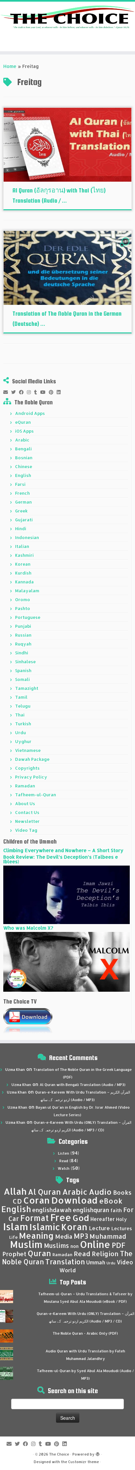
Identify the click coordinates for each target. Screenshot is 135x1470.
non (74, 1246)
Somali (22, 679)
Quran (39, 1253)
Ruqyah (23, 643)
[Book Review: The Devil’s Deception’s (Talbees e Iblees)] (66, 894)
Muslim (26, 1244)
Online (95, 1244)
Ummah (95, 1262)
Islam (15, 1226)
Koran (74, 1227)
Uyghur (23, 741)
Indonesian (27, 537)
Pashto (22, 608)
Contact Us (27, 812)
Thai (20, 714)
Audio (100, 1192)
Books (122, 1192)
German (23, 502)
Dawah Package (32, 759)
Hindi (20, 528)
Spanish (23, 670)
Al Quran (44, 1192)
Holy (121, 1219)
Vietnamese (28, 750)
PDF (118, 1245)
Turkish (23, 723)
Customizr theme (83, 1461)
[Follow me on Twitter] (15, 392)
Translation (65, 1261)
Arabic (22, 439)
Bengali (23, 448)
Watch (63, 1168)
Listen (63, 1153)
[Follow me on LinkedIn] (60, 392)
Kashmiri (24, 555)
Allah (15, 1191)
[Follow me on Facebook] (23, 392)
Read (63, 1161)
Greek (21, 510)
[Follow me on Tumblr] (37, 392)
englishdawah (51, 1209)
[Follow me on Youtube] (44, 392)
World (67, 1270)
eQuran (23, 422)
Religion (105, 1254)
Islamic (44, 1227)
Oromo (22, 599)
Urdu (20, 732)
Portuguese (27, 617)
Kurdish (23, 573)
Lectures (121, 1228)
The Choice (59, 1454)
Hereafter (102, 1219)
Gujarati (24, 519)
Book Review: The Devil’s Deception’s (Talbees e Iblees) (60, 859)
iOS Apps (24, 431)
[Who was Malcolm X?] (66, 961)
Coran (36, 1200)
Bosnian (23, 457)
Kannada (24, 581)
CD (17, 1201)
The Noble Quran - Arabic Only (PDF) (85, 1333)
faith (116, 1210)
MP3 (81, 1236)
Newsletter (27, 821)
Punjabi (23, 626)
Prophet (14, 1254)
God (80, 1217)
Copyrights (27, 768)
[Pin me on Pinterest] (53, 392)
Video (125, 1262)
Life (13, 1237)
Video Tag (26, 830)
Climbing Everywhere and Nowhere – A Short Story (63, 850)
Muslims (56, 1246)
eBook (111, 1200)
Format (34, 1218)
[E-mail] (7, 392)
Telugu (22, 706)
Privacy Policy (31, 777)
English (23, 475)
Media (63, 1236)
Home (9, 66)
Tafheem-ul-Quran (35, 794)
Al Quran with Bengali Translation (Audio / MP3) (82, 1084)
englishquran (91, 1209)
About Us (25, 803)
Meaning (36, 1235)
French (22, 493)
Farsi (20, 484)
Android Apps (30, 413)
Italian (22, 546)
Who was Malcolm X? (28, 928)
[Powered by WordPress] (97, 1453)
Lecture (99, 1228)
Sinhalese (25, 661)
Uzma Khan (15, 1069)
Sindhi (21, 652)
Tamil (21, 697)
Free (60, 1217)
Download (74, 1200)
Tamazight (26, 688)
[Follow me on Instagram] (30, 392)
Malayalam (27, 590)
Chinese (23, 466)
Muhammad (107, 1236)
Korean (22, 564)
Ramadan (25, 785)
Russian (23, 635)
